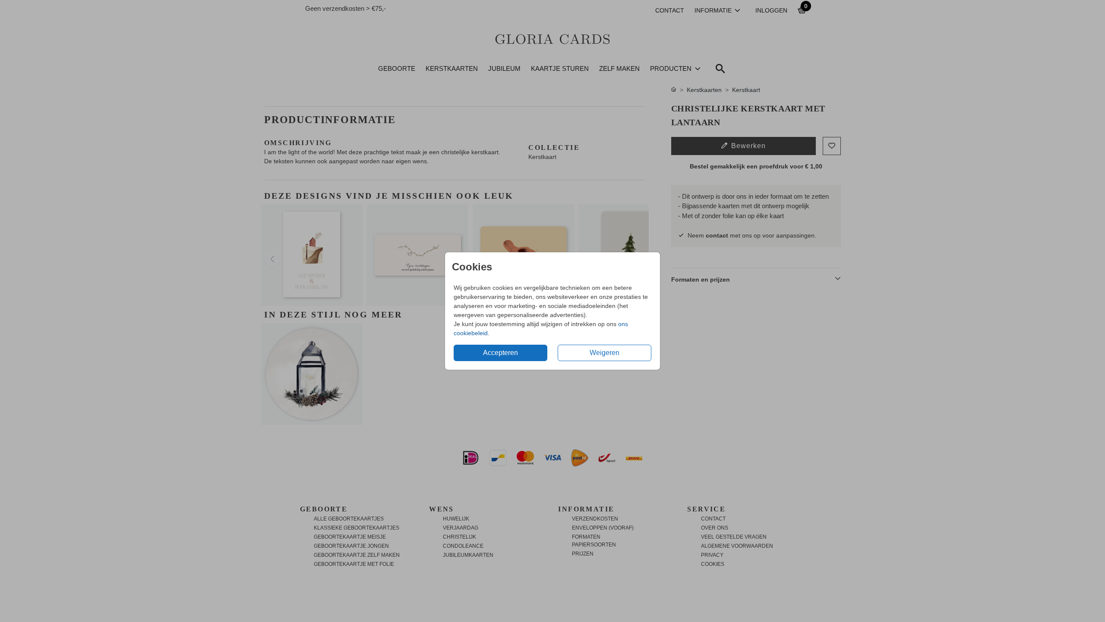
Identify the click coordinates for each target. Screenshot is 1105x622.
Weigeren (604, 352)
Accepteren (500, 352)
